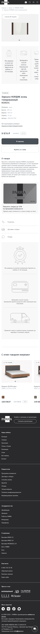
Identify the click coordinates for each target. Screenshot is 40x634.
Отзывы (4, 486)
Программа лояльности (9, 473)
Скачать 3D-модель (11, 17)
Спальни (4, 440)
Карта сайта (5, 577)
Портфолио (5, 523)
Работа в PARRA (6, 516)
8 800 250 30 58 (7, 568)
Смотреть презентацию (25, 421)
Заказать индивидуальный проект (12, 126)
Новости (4, 553)
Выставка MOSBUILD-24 (9, 544)
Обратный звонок (7, 571)
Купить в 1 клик (20, 150)
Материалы (5, 519)
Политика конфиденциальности (11, 492)
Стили (3, 452)
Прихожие (5, 443)
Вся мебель (5, 456)
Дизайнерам (5, 510)
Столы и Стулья (6, 446)
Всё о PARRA (5, 547)
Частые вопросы (7, 489)
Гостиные (4, 437)
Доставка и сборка (7, 476)
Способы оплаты (7, 480)
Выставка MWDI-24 (7, 540)
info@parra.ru (18, 631)
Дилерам (4, 513)
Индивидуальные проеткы (10, 495)
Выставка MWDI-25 (7, 537)
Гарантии (4, 483)
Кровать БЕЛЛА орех (9, 386)
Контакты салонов (7, 574)
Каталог (4, 459)
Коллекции (5, 449)
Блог (3, 550)
